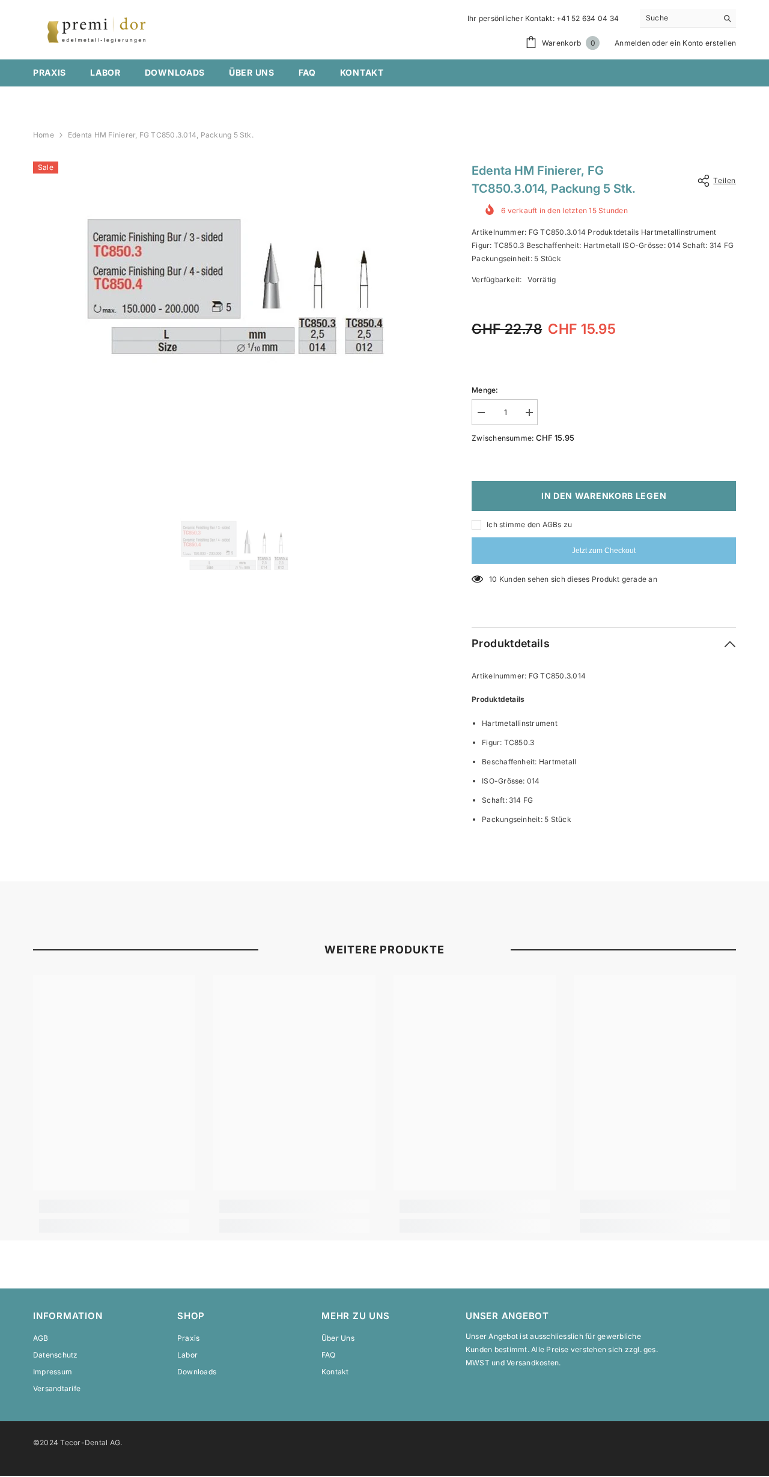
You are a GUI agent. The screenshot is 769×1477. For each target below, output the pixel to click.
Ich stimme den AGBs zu (529, 524)
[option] (234, 312)
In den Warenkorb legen (603, 496)
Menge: (485, 389)
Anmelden (632, 42)
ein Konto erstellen (703, 42)
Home (43, 134)
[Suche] (688, 18)
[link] (114, 1206)
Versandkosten (532, 1362)
